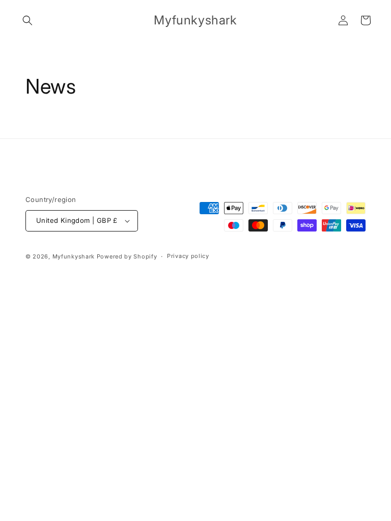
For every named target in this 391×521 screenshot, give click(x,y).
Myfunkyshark (73, 256)
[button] (27, 20)
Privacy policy (188, 255)
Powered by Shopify (127, 256)
